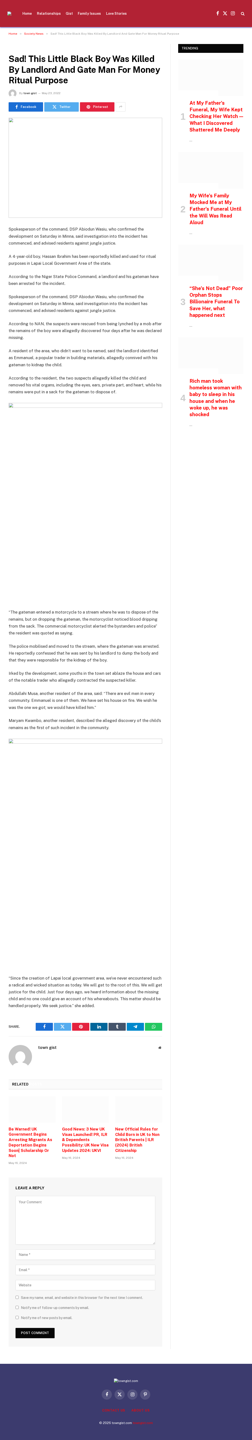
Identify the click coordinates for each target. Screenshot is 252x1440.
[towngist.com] (9, 13)
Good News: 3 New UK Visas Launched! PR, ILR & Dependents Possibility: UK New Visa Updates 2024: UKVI (85, 1140)
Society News (22, 46)
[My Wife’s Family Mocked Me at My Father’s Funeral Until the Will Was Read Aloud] (210, 170)
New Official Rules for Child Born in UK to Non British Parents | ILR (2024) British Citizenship (137, 1140)
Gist (69, 13)
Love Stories (116, 13)
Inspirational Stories (198, 93)
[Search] (242, 13)
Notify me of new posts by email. (46, 1318)
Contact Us (113, 1410)
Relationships (49, 13)
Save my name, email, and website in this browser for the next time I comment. (82, 1298)
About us (140, 1410)
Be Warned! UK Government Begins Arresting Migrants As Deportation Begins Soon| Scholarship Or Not (30, 1142)
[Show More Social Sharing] (121, 107)
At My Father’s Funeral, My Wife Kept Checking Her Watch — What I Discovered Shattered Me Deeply (216, 116)
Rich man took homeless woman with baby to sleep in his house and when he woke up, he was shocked (215, 397)
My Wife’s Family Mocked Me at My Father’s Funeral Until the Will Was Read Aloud (215, 209)
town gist (30, 93)
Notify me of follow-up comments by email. (55, 1308)
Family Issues (89, 13)
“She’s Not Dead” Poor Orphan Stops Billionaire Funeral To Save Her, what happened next (216, 301)
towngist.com (143, 1423)
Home (27, 13)
